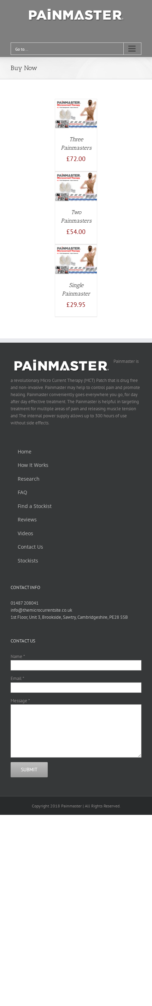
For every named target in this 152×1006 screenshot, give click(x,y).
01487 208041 (25, 603)
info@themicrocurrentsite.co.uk (41, 610)
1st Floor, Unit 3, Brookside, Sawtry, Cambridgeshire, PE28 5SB (69, 617)
